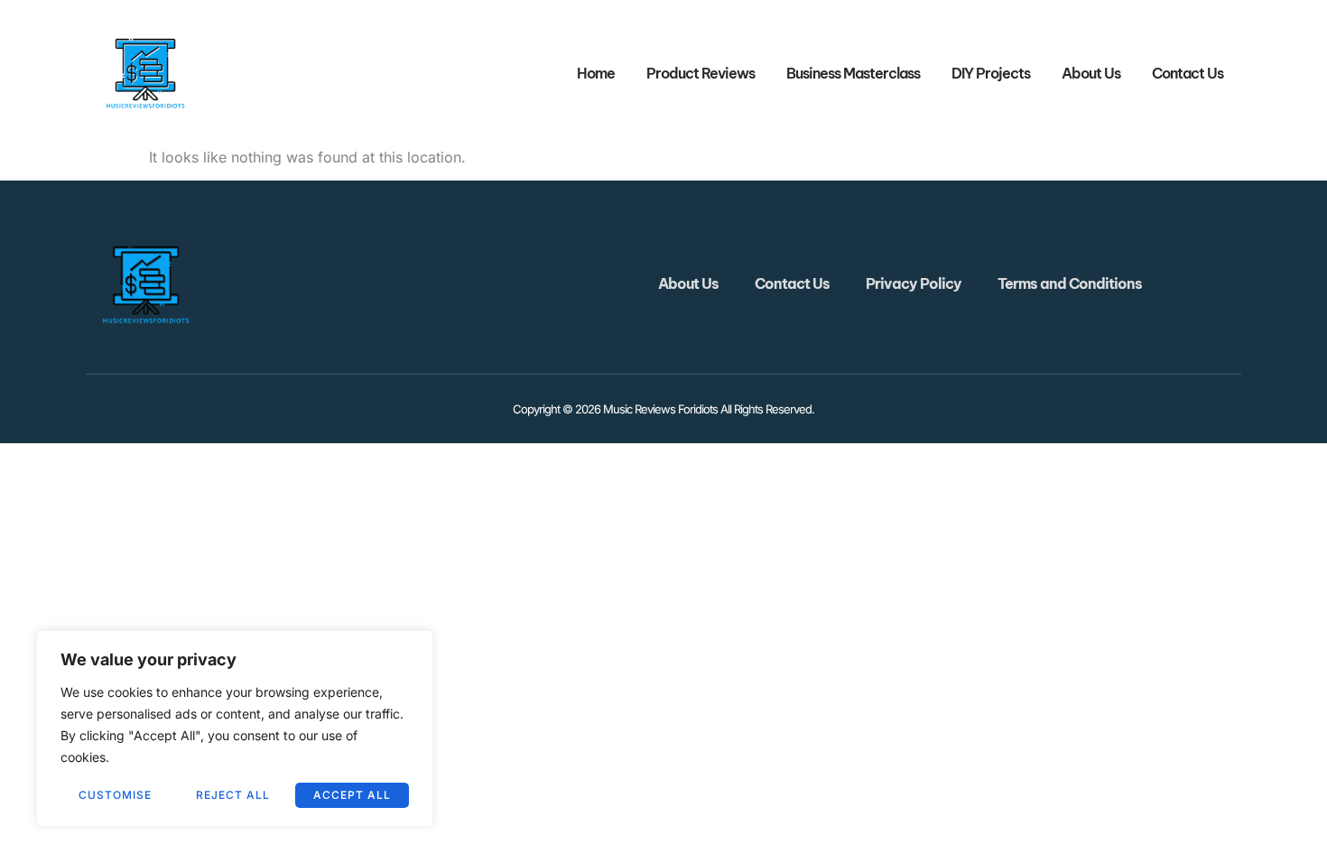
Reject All (233, 795)
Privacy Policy (913, 283)
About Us (1091, 73)
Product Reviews (700, 73)
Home (596, 73)
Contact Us (1187, 73)
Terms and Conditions (1070, 283)
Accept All (352, 795)
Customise (115, 795)
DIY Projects (990, 73)
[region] (234, 728)
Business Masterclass (853, 73)
